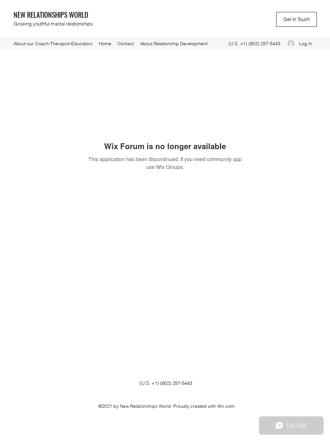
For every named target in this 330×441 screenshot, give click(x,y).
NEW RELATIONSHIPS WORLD (51, 14)
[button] (296, 19)
